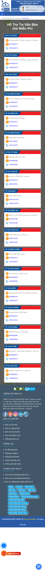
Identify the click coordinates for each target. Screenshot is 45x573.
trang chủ (25, 18)
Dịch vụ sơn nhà (11, 425)
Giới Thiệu (29, 486)
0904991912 (13, 180)
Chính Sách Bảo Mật (16, 500)
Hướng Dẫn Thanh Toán (18, 513)
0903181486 (13, 219)
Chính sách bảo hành (13, 464)
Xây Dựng (12, 493)
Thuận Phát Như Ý (30, 519)
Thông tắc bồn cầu (12, 439)
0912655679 (13, 44)
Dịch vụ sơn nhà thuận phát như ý (17, 478)
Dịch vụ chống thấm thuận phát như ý (19, 482)
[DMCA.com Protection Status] (19, 388)
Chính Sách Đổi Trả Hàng (18, 503)
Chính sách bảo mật (12, 460)
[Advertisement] (22, 550)
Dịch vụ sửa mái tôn (12, 432)
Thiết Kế (22, 490)
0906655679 (13, 83)
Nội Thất (32, 490)
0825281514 (13, 122)
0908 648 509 (13, 199)
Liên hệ (19, 486)
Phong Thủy (13, 496)
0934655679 (13, 63)
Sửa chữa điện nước (13, 435)
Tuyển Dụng (24, 493)
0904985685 (13, 160)
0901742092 (13, 141)
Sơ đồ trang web (11, 450)
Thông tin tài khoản (12, 457)
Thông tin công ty (11, 453)
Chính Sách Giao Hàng (17, 506)
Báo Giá (12, 490)
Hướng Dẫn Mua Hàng (17, 509)
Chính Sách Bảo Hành (30, 496)
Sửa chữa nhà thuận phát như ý (17, 475)
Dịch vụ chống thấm (12, 428)
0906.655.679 (13, 554)
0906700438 (13, 238)
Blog (11, 486)
